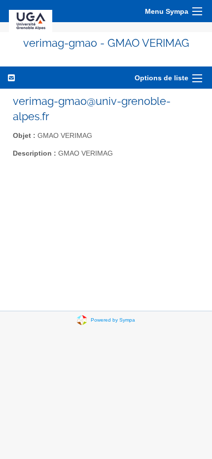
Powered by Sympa (113, 320)
